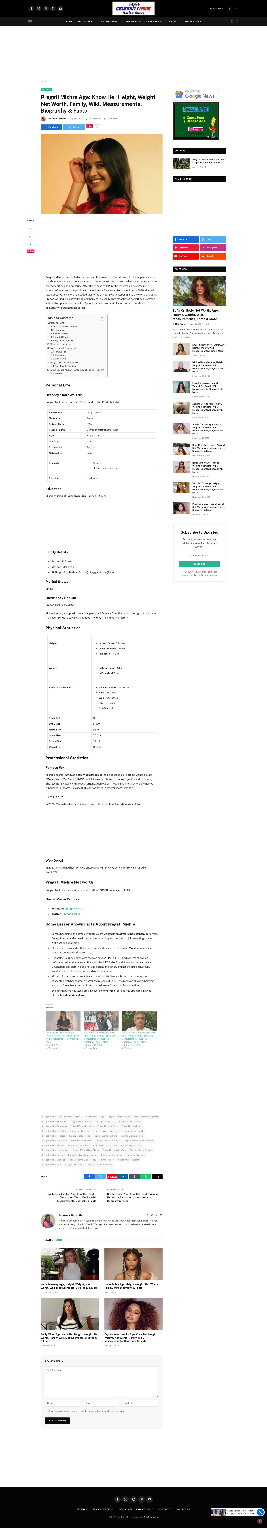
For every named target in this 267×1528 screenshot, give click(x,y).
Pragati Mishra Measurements (138, 1141)
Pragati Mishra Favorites (54, 1131)
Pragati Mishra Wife (51, 1164)
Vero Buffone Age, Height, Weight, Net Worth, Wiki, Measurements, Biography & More (207, 488)
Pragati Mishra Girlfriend (107, 1131)
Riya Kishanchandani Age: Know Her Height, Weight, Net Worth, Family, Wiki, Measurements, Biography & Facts (71, 1197)
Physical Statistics (60, 344)
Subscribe (216, 8)
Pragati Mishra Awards (119, 1117)
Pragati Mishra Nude (131, 1145)
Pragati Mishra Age (94, 1117)
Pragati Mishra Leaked (82, 1141)
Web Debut (60, 358)
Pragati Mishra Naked (78, 1145)
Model (177, 304)
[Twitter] (30, 237)
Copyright (165, 1509)
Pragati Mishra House (79, 1136)
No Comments (95, 119)
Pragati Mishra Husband (105, 1136)
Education (59, 330)
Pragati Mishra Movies (53, 1145)
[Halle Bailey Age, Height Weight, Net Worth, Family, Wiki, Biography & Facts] (133, 1264)
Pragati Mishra (71, 913)
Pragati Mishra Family (132, 1126)
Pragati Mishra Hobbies (53, 1136)
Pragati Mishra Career (130, 1121)
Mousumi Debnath (58, 119)
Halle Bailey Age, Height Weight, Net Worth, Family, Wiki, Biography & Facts (131, 1286)
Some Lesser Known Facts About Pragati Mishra (77, 370)
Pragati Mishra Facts (108, 1126)
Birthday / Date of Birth (65, 326)
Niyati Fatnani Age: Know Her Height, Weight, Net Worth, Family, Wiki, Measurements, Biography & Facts (133, 1197)
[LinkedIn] (30, 244)
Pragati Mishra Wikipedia (100, 1164)
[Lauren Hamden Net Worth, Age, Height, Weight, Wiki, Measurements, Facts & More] (181, 349)
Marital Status (62, 337)
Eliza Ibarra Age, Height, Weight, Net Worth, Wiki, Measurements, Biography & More (207, 388)
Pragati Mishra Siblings (53, 1160)
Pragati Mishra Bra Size (81, 1121)
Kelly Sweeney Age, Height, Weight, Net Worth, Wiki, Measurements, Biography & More (69, 1286)
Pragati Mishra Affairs (71, 1117)
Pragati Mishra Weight (128, 1160)
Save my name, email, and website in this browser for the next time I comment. (87, 1411)
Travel (171, 21)
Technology (109, 21)
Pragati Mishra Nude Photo (86, 1150)
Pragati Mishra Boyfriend (54, 1121)
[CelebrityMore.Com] (133, 8)
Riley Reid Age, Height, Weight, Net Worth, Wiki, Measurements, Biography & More (209, 448)
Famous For (60, 352)
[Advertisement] (133, 53)
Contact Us (183, 1509)
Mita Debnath (181, 324)
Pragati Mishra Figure (80, 1131)
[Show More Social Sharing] (97, 127)
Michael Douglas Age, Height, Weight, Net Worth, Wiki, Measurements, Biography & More (208, 367)
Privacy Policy (200, 575)
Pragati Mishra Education (54, 1126)
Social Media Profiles (65, 366)
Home (69, 21)
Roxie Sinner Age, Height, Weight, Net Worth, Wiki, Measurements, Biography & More (207, 467)
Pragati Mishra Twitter (103, 1160)
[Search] (237, 21)
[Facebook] (30, 229)
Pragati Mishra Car (106, 1121)
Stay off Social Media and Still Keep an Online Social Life (208, 161)
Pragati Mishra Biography (146, 1117)
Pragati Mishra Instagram (54, 1141)
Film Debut (60, 355)
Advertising (192, 21)
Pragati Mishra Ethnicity (82, 1126)
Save (91, 126)
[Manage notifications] (259, 1521)
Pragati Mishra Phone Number (82, 1155)
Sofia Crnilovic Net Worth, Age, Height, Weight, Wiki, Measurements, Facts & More (196, 315)
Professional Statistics (63, 348)
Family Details (61, 333)
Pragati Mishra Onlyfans (114, 1150)
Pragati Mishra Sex (135, 1155)
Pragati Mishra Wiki (74, 1164)
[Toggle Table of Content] (100, 318)
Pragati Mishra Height (133, 1131)
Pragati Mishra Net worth (64, 362)
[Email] (30, 256)
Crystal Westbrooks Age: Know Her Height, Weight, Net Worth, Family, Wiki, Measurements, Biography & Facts (130, 1338)
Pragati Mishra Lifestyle (108, 1141)
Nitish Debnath (151, 1517)
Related (59, 373)
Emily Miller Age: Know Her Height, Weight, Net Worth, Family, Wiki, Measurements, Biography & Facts (70, 1338)
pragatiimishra (74, 908)
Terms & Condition (103, 1509)
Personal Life (56, 322)
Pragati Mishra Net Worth (105, 1145)
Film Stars (85, 21)
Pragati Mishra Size (78, 1160)
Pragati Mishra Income (132, 1136)
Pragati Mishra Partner (53, 1155)
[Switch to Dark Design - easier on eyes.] (232, 21)
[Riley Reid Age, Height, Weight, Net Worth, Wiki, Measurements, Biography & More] (181, 449)
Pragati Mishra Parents (141, 1150)
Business (131, 21)
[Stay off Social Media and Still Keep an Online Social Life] (181, 163)
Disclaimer (125, 1509)
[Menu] (30, 21)
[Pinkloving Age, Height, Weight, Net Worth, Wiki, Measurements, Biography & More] (181, 508)
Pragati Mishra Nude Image (55, 1150)
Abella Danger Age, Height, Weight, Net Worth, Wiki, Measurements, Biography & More (207, 429)
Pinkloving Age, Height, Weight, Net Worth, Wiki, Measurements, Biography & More (209, 507)
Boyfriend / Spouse (64, 340)
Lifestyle (152, 21)
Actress (46, 89)
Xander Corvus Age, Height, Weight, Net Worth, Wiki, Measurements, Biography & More (207, 408)
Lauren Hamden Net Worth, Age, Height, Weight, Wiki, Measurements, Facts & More (209, 348)
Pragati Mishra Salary (111, 1155)
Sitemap (82, 1509)
